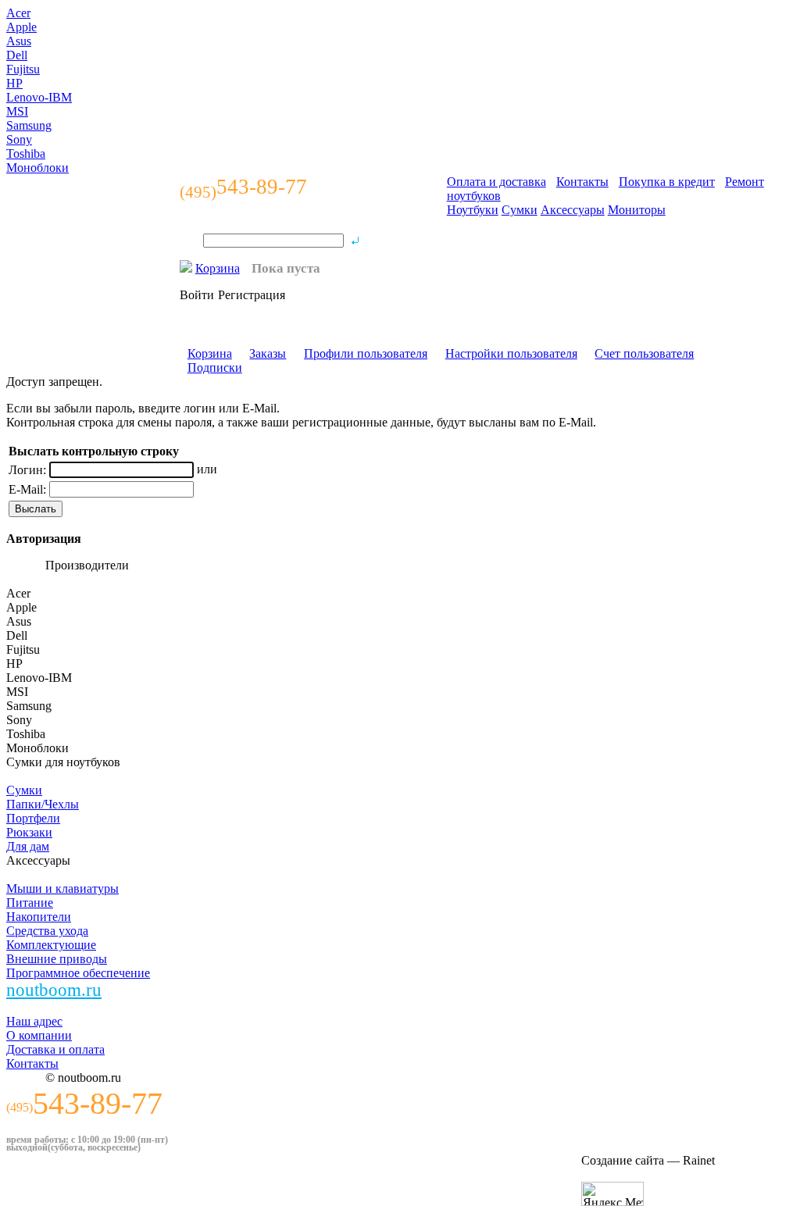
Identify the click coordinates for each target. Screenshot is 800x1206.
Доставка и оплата (55, 1049)
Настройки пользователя (511, 353)
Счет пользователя (644, 353)
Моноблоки (37, 167)
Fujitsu (23, 69)
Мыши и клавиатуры (62, 888)
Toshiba (25, 153)
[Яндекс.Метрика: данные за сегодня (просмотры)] (612, 1194)
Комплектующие (51, 944)
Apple (21, 27)
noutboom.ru (54, 990)
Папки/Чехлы (42, 804)
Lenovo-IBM (39, 97)
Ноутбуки (472, 209)
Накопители (38, 916)
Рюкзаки (29, 832)
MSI (17, 111)
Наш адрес (34, 1021)
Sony (19, 139)
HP (14, 83)
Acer (18, 13)
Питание (29, 902)
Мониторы (637, 209)
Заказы (267, 353)
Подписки (215, 367)
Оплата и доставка (496, 181)
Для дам (27, 846)
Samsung (29, 125)
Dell (16, 55)
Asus (18, 41)
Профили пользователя (365, 353)
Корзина (217, 268)
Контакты (582, 181)
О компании (39, 1035)
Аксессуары (573, 209)
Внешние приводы (56, 958)
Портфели (33, 818)
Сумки (520, 209)
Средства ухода (47, 930)
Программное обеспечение (78, 972)
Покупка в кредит (667, 181)
